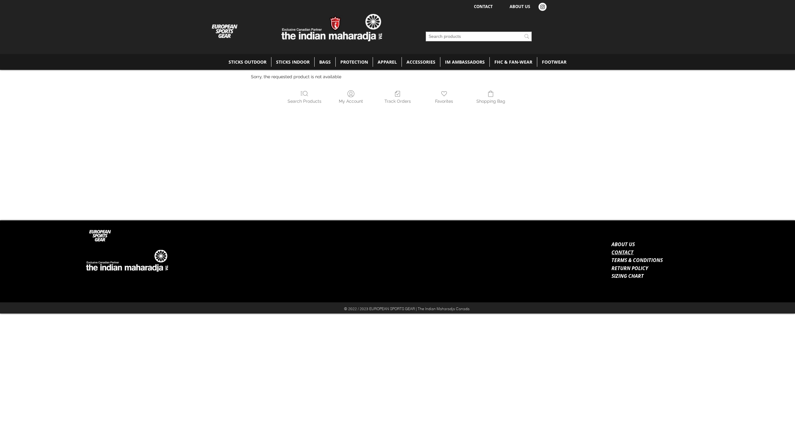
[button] (247, 62)
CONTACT (622, 252)
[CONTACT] (721, 306)
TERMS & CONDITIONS (637, 260)
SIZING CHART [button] (627, 276)
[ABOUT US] (611, 306)
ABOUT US (623, 244)
